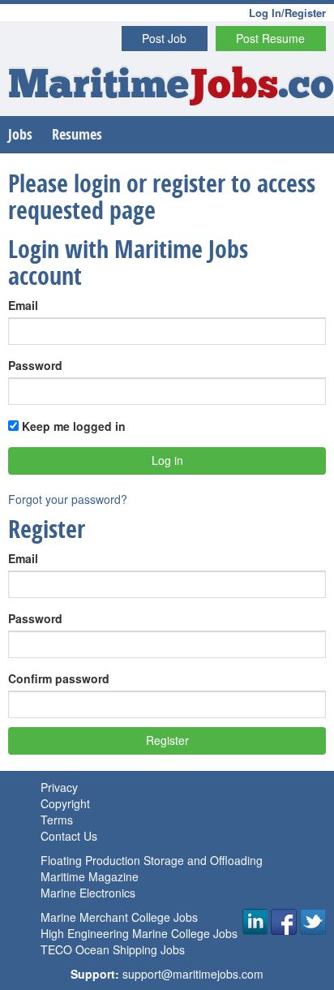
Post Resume (270, 38)
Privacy (59, 787)
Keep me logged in (72, 426)
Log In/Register (287, 12)
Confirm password (58, 678)
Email (23, 305)
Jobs (20, 134)
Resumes (77, 134)
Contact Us (69, 836)
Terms (57, 819)
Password (35, 365)
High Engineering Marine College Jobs (139, 933)
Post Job (164, 38)
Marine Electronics (88, 893)
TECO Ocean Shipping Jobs (113, 949)
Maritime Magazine (90, 876)
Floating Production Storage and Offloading (152, 860)
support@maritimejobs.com (192, 974)
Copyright (65, 803)
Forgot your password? (67, 499)
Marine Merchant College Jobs (119, 917)
